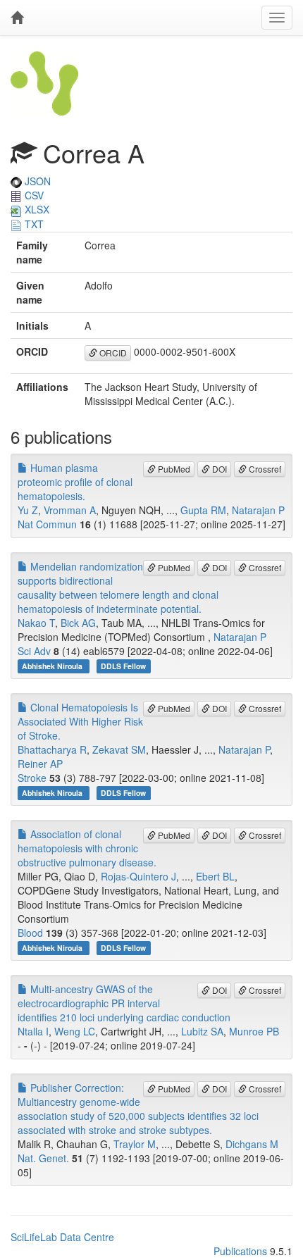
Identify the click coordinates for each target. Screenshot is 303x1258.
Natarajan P (258, 510)
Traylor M (134, 1144)
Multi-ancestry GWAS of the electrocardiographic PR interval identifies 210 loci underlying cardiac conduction (124, 1003)
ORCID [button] (112, 353)
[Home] (17, 17)
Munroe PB (254, 1031)
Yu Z (28, 510)
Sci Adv (34, 651)
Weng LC (74, 1031)
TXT (33, 224)
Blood (30, 933)
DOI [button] (218, 469)
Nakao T (36, 623)
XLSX (35, 209)
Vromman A (70, 510)
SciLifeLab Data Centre (62, 1237)
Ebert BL (215, 876)
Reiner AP (40, 763)
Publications (240, 1251)
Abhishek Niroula (53, 666)
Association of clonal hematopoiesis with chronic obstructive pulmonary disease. (87, 848)
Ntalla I (33, 1031)
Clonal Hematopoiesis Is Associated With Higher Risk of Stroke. (80, 721)
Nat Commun (47, 524)
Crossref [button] (264, 469)
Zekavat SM (119, 749)
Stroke (32, 778)
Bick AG (78, 623)
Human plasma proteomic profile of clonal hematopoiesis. (75, 482)
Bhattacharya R (52, 749)
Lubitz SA (202, 1031)
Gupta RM (203, 510)
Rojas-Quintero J (138, 876)
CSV (33, 195)
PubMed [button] (173, 469)
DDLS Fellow (123, 666)
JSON (36, 181)
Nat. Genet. (43, 1158)
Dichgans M (251, 1144)
